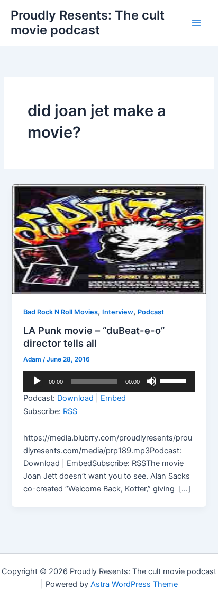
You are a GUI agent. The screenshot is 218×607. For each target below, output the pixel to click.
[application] (108, 381)
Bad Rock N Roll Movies (60, 312)
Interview (117, 312)
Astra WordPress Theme (134, 584)
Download (75, 398)
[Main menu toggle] (196, 23)
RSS (70, 411)
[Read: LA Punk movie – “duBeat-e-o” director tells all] (109, 238)
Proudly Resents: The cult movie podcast (88, 22)
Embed (113, 398)
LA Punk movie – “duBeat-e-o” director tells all (94, 336)
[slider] (174, 380)
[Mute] (151, 381)
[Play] (37, 381)
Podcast (151, 312)
